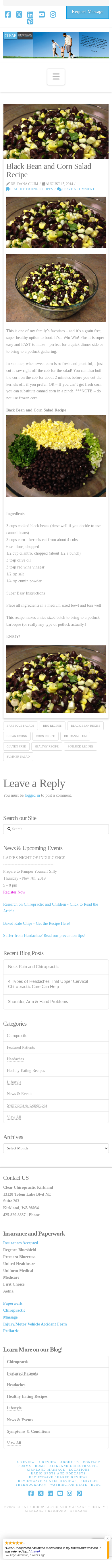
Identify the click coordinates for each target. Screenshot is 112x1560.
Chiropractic (17, 1035)
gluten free (16, 746)
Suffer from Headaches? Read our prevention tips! (44, 935)
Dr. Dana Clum (75, 736)
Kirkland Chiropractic (73, 1465)
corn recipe (45, 736)
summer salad (18, 756)
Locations (79, 1469)
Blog (96, 1484)
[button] (56, 77)
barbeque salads (20, 725)
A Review (26, 1462)
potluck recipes (81, 746)
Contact (91, 1462)
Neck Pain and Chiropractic (33, 967)
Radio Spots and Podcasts (58, 1473)
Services (90, 1481)
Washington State (68, 1484)
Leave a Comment (77, 189)
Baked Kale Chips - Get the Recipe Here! (36, 923)
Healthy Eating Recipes (31, 189)
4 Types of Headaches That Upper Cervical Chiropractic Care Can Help (48, 984)
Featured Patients (21, 1047)
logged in (32, 795)
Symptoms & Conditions (27, 1105)
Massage (10, 1317)
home (40, 1465)
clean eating (17, 736)
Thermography (31, 1484)
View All (14, 1117)
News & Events (19, 1094)
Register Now (14, 892)
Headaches (15, 1059)
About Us (69, 1462)
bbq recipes (52, 725)
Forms (24, 1465)
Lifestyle (14, 1082)
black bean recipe (85, 725)
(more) (35, 1551)
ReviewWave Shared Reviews (58, 1477)
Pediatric (11, 1331)
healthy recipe (47, 746)
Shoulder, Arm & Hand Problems (38, 1002)
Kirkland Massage (46, 1469)
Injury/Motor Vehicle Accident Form (35, 1324)
